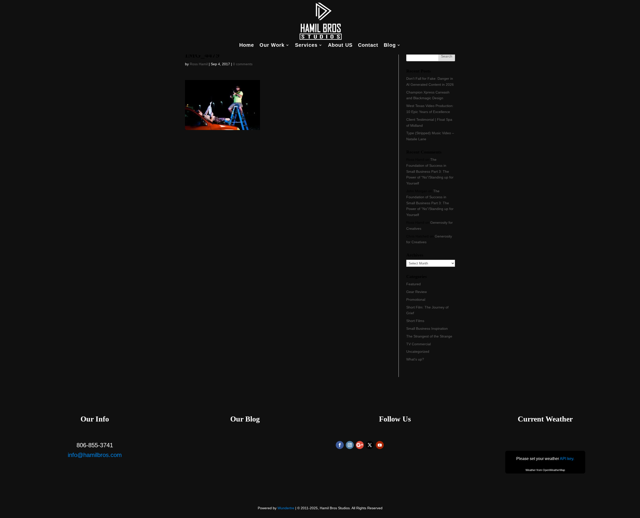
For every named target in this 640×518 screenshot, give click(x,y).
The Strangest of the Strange (429, 336)
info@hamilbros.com (95, 455)
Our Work (272, 45)
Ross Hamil (199, 64)
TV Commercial (418, 344)
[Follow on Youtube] (380, 445)
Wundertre (286, 508)
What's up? (415, 359)
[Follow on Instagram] (350, 445)
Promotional (415, 300)
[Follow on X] (370, 445)
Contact (368, 45)
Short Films (415, 321)
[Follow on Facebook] (340, 445)
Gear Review (416, 292)
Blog (390, 45)
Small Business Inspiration (427, 328)
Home (246, 45)
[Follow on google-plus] (360, 445)
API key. (567, 458)
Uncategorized (417, 352)
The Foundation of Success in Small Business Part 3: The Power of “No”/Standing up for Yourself (430, 171)
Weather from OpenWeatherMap (545, 470)
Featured (413, 284)
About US (340, 45)
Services (306, 45)
